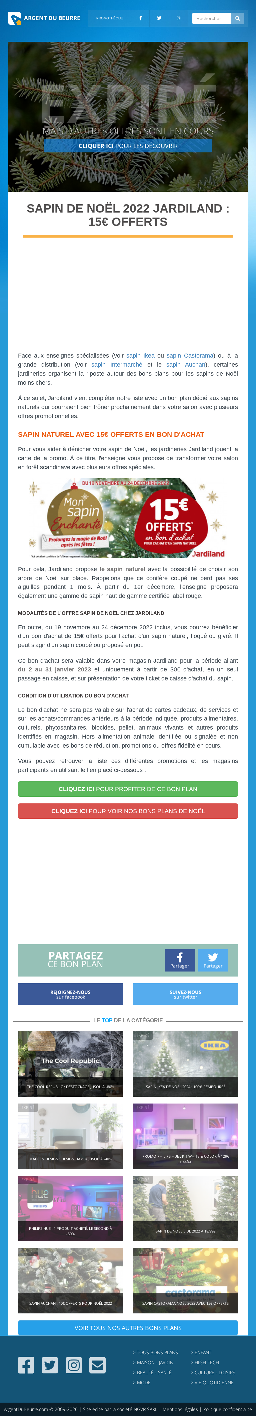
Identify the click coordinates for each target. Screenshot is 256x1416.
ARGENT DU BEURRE (52, 18)
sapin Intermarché (116, 364)
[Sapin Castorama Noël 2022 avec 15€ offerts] (185, 1280)
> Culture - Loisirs (213, 1372)
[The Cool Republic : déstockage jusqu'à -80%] (70, 1063)
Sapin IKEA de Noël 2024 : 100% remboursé (185, 1086)
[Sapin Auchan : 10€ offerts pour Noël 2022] (70, 1280)
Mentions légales (180, 1409)
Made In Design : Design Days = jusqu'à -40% (70, 1158)
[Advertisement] (128, 298)
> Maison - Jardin (153, 1362)
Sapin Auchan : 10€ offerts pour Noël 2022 (70, 1303)
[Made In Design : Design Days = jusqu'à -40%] (70, 1136)
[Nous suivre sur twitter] (50, 1370)
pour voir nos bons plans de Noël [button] (128, 811)
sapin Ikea (140, 355)
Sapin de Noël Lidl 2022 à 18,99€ (185, 1231)
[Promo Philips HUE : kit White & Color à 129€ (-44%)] (185, 1136)
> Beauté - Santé (152, 1372)
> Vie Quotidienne (212, 1382)
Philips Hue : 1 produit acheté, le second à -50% (70, 1231)
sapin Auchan (185, 364)
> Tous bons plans (155, 1352)
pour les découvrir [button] (128, 146)
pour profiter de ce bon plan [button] (128, 789)
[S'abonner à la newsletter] (97, 1370)
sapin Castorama (190, 355)
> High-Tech (205, 1362)
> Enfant (201, 1352)
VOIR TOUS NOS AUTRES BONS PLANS (128, 1328)
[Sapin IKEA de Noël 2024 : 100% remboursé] (185, 1063)
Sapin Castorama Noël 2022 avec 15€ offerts (185, 1303)
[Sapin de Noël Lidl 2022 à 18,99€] (185, 1208)
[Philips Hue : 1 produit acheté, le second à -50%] (70, 1208)
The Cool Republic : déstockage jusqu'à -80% (70, 1086)
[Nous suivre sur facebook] (26, 1370)
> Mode (142, 1382)
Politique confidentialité (227, 1409)
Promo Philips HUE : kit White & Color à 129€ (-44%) (185, 1159)
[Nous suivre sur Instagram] (74, 1370)
